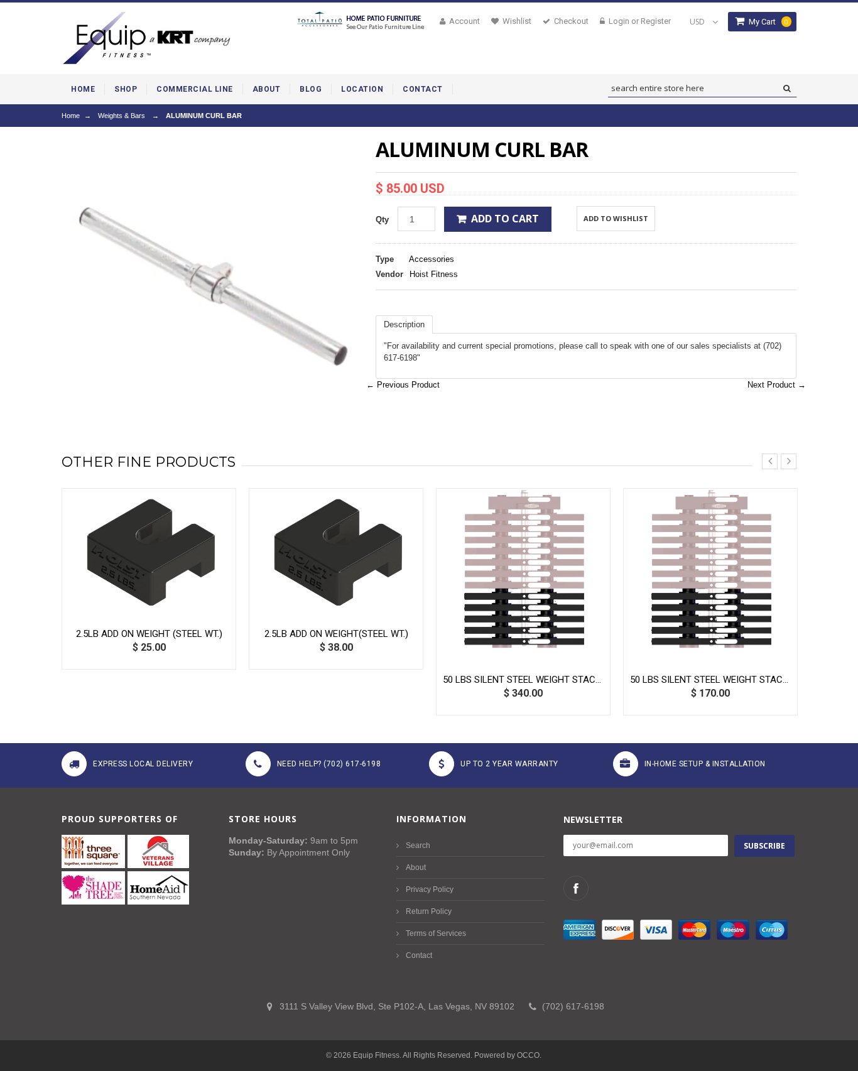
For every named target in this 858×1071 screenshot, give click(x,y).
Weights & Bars (121, 115)
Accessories (431, 259)
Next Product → (776, 384)
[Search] (787, 89)
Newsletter (592, 819)
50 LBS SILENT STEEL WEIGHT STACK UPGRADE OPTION (523, 679)
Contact (419, 955)
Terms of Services (436, 933)
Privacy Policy (429, 889)
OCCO (528, 1055)
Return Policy (429, 911)
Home (71, 115)
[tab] (404, 324)
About (416, 867)
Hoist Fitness (434, 274)
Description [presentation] (404, 324)
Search (418, 845)
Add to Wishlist (616, 218)
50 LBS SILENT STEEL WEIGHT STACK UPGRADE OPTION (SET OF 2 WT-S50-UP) (710, 679)
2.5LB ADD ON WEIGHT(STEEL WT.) (336, 633)
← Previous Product (403, 384)
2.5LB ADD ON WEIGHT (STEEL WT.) (149, 633)
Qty (382, 219)
